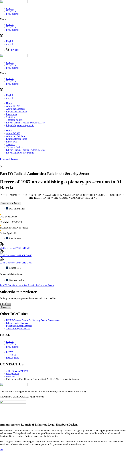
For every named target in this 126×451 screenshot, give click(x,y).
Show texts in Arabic (10, 203)
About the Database (15, 108)
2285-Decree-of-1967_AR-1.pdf (16, 262)
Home (9, 103)
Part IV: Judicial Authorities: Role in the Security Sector (27, 285)
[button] (63, 19)
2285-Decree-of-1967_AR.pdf (15, 248)
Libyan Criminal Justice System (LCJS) (25, 122)
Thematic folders (14, 120)
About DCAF (13, 106)
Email (3, 303)
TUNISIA (11, 11)
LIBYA (10, 8)
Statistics (10, 117)
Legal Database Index (16, 111)
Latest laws (11, 114)
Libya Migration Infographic (20, 125)
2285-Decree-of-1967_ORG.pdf (16, 255)
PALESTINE (12, 14)
